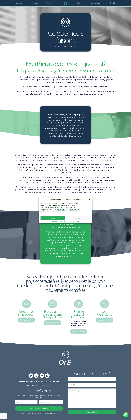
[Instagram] (36, 375)
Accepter (52, 218)
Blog (78, 3)
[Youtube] (42, 375)
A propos (35, 3)
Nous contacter (92, 412)
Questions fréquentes (50, 413)
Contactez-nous (95, 3)
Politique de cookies (57, 221)
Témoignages (50, 3)
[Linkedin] (47, 375)
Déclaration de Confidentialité (71, 221)
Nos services (20, 3)
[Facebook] (31, 375)
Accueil (57, 46)
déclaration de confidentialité (67, 211)
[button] (90, 199)
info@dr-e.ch (50, 385)
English (112, 3)
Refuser (78, 218)
